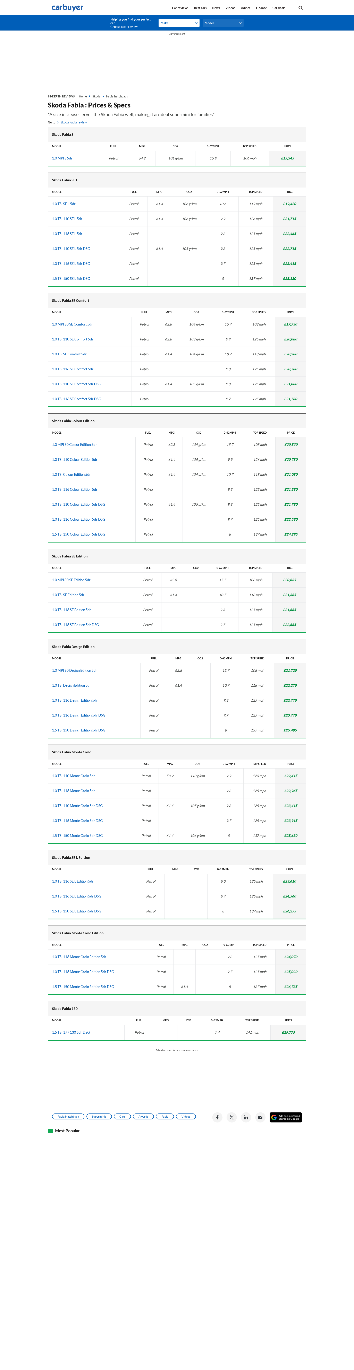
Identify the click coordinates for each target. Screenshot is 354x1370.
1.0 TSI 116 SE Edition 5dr (71, 610)
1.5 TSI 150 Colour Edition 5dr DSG (78, 534)
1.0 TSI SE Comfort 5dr (69, 354)
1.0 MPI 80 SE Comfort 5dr (72, 324)
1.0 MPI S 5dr (62, 158)
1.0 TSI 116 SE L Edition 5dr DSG (76, 896)
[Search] (300, 7)
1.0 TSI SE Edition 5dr (68, 595)
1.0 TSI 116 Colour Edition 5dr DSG (78, 519)
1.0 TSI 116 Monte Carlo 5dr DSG (77, 820)
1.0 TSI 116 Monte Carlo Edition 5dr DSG (83, 972)
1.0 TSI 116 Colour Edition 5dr (75, 489)
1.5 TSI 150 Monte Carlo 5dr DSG (77, 835)
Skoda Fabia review (74, 122)
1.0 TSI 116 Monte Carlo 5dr (73, 791)
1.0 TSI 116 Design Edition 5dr (75, 700)
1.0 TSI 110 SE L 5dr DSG (71, 248)
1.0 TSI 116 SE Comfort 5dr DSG (76, 399)
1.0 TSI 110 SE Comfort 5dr (72, 339)
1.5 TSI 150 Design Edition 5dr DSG (78, 730)
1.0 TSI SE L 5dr (64, 204)
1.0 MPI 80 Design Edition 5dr (74, 670)
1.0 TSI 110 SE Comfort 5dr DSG (76, 384)
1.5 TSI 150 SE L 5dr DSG (71, 278)
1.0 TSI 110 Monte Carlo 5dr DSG (77, 806)
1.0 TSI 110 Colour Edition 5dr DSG (78, 504)
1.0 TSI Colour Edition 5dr (71, 474)
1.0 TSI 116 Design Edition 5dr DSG (78, 715)
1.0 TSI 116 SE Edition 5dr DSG (75, 625)
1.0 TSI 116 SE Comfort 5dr (72, 369)
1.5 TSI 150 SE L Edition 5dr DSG (76, 911)
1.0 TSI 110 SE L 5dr (67, 219)
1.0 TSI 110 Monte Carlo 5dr (73, 776)
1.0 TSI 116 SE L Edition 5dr (73, 881)
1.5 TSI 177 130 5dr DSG (71, 1032)
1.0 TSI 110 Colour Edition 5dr (75, 459)
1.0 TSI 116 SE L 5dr (67, 234)
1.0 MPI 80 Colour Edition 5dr (74, 444)
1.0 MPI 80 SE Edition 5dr (71, 580)
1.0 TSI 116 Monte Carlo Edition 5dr (79, 957)
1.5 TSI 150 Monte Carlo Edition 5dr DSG (83, 987)
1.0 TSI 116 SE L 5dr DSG (71, 263)
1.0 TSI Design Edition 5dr (71, 685)
